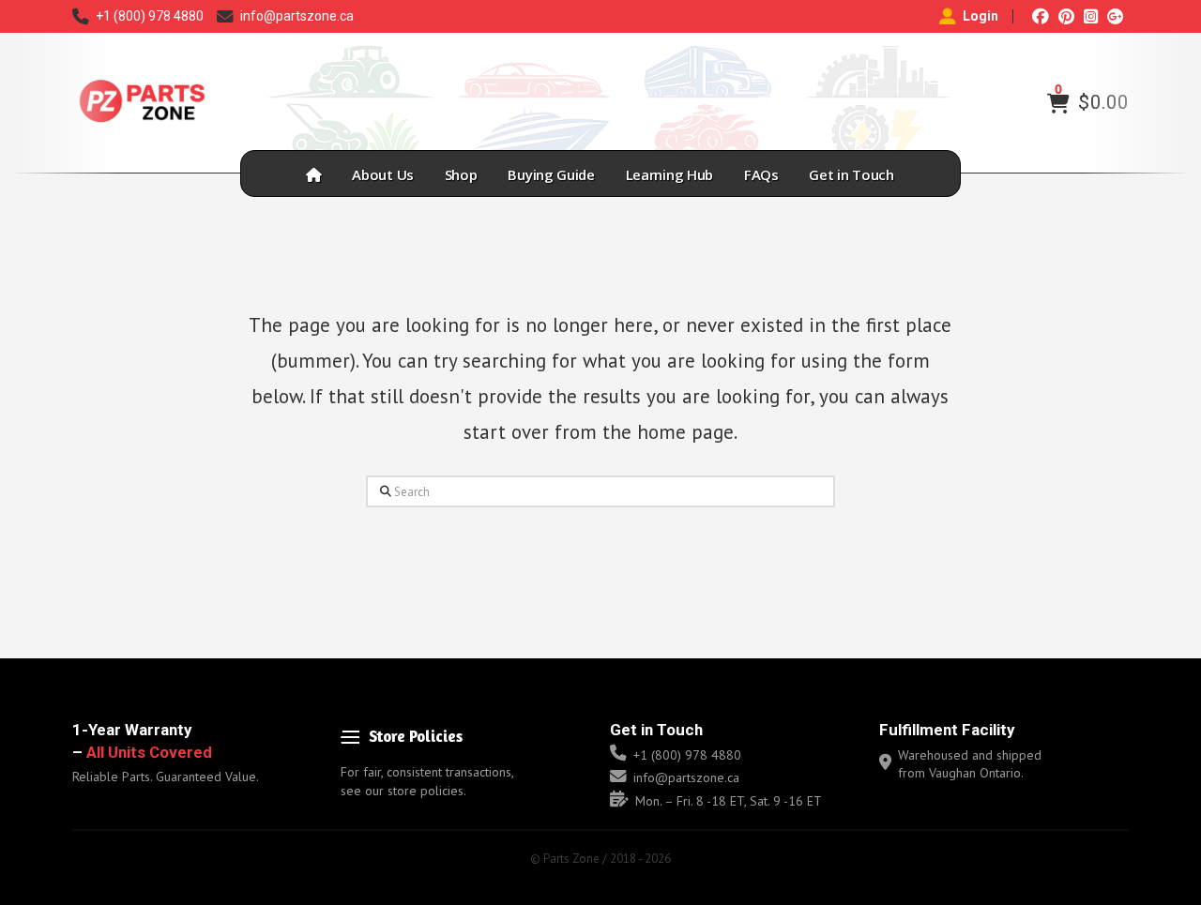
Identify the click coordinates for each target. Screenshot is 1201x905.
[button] (1058, 103)
